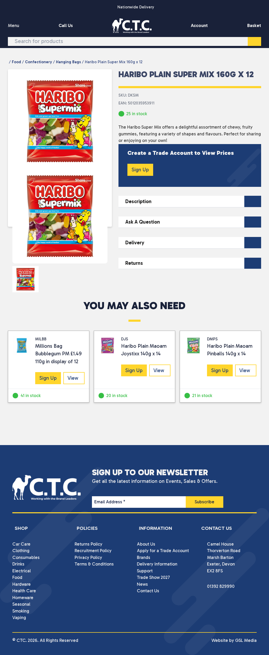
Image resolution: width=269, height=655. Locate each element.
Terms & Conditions (94, 564)
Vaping (19, 617)
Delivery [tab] (134, 243)
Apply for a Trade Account (163, 550)
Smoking (20, 611)
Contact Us (148, 590)
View (73, 378)
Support (145, 570)
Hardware (21, 584)
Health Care (24, 590)
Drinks (18, 564)
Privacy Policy (88, 557)
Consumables (26, 557)
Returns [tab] (134, 263)
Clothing (20, 550)
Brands (143, 557)
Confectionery (38, 62)
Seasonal (21, 604)
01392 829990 (221, 586)
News (142, 584)
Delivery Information (157, 564)
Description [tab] (138, 201)
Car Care (21, 544)
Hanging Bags (68, 62)
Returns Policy (88, 544)
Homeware (22, 597)
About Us (146, 544)
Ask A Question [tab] (142, 222)
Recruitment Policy (93, 550)
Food (16, 62)
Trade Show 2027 (153, 577)
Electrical (21, 570)
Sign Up (140, 170)
